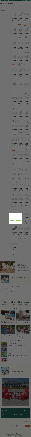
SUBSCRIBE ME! (15, 220)
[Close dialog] (21, 214)
